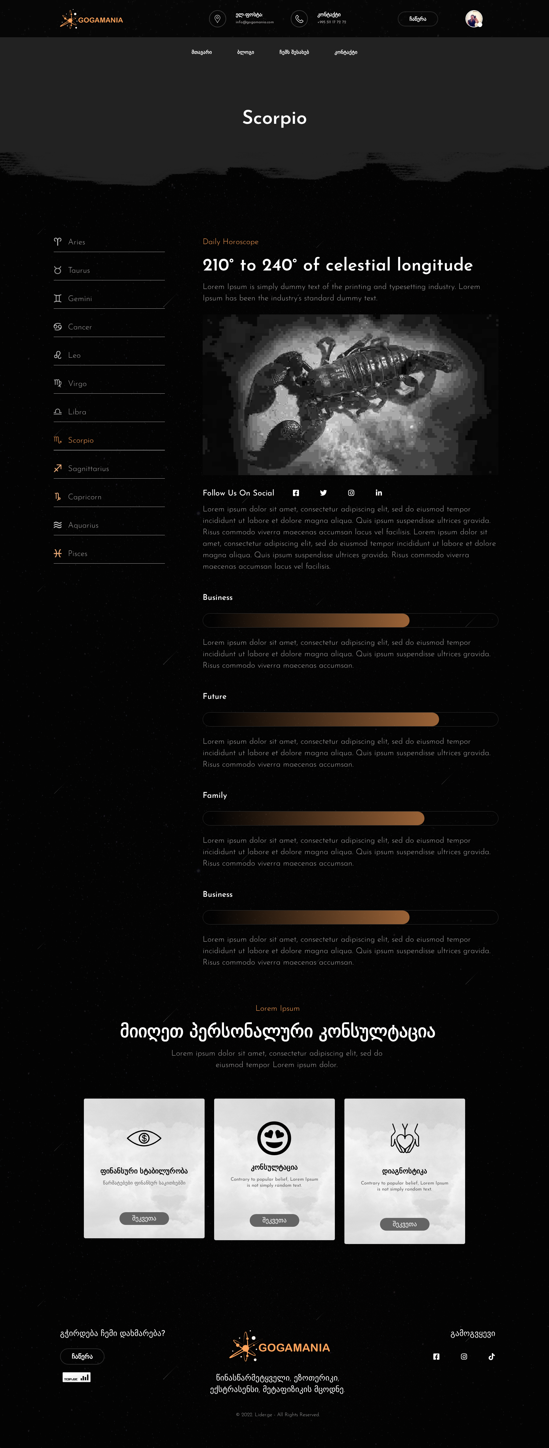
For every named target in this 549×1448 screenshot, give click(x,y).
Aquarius (83, 526)
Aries (76, 242)
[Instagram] (351, 492)
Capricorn (85, 497)
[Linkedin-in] (378, 492)
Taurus (79, 271)
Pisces (77, 554)
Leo (74, 356)
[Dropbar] (474, 18)
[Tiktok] (491, 1356)
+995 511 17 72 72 (331, 22)
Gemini (80, 299)
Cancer (80, 327)
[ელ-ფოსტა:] (217, 18)
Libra (77, 412)
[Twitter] (323, 492)
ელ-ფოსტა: (249, 15)
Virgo (77, 384)
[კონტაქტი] (299, 18)
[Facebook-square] (295, 492)
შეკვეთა (144, 1219)
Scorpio (81, 441)
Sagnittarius (88, 469)
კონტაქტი (329, 15)
